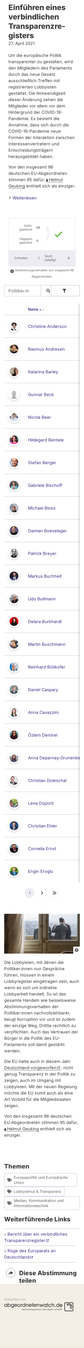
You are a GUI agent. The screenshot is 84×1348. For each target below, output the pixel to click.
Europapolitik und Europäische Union (41, 1180)
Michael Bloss (42, 508)
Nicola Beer (39, 417)
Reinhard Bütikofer (46, 667)
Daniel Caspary (43, 689)
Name (36, 309)
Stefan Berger (42, 462)
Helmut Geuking (23, 1128)
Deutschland (30, 1067)
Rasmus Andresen (46, 349)
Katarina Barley (43, 371)
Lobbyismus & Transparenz (37, 1191)
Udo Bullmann (42, 598)
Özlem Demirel (42, 735)
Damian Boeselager (47, 530)
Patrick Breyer (42, 553)
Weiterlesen (24, 197)
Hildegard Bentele (46, 439)
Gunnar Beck (41, 394)
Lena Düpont (41, 803)
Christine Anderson (47, 326)
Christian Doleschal (47, 780)
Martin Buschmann (47, 644)
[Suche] (48, 290)
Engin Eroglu (40, 871)
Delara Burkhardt (45, 621)
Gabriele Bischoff (45, 485)
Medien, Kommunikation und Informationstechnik (39, 1203)
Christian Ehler (42, 825)
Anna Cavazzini (43, 712)
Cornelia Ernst (42, 848)
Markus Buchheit (45, 576)
